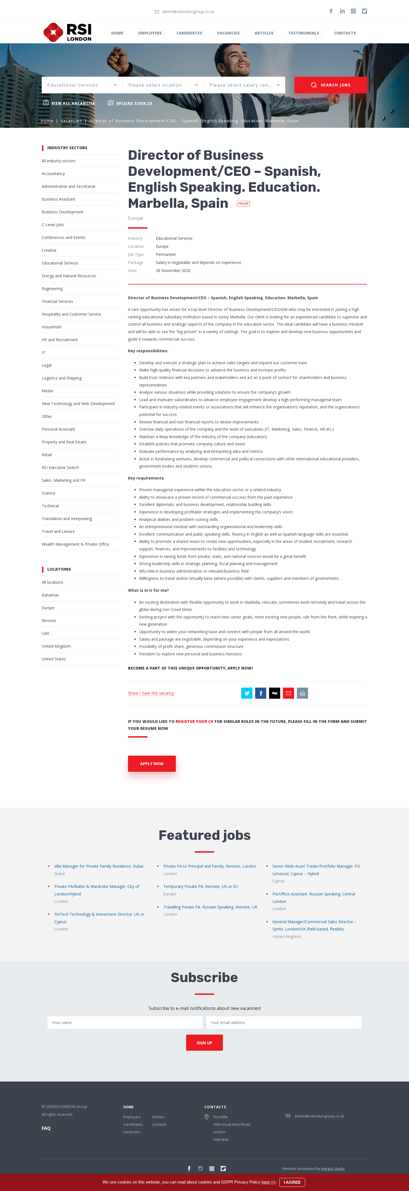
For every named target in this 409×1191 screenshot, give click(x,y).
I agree (292, 1182)
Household (51, 326)
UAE (45, 633)
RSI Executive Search (60, 467)
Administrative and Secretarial (68, 186)
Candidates (189, 33)
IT (43, 352)
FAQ (46, 1128)
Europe (48, 607)
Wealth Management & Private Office (75, 544)
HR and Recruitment (60, 339)
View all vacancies (73, 103)
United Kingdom (56, 646)
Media (47, 390)
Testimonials (303, 33)
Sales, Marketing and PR (63, 480)
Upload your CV (134, 103)
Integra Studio (333, 1168)
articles (264, 33)
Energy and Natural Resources (69, 275)
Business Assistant (58, 199)
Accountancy (53, 173)
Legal (46, 365)
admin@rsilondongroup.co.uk (188, 11)
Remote (49, 620)
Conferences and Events (63, 237)
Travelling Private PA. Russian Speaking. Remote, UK (210, 907)
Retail (47, 454)
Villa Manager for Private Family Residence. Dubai (98, 866)
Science (48, 493)
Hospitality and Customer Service (71, 314)
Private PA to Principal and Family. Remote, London (209, 866)
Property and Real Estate (64, 442)
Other (47, 416)
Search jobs (335, 85)
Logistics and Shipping (62, 378)
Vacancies (228, 33)
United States (54, 658)
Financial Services (57, 301)
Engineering (52, 288)
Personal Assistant (58, 429)
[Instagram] (353, 11)
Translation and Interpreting (67, 518)
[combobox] (82, 85)
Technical (50, 505)
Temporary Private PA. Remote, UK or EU (200, 886)
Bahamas (50, 595)
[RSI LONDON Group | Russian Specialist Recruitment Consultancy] (67, 32)
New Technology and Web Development (78, 403)
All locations (52, 582)
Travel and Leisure (58, 531)
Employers (150, 33)
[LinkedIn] (342, 11)
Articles (158, 1116)
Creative (49, 250)
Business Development (62, 211)
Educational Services (60, 263)
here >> (269, 1182)
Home (117, 33)
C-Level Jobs (53, 224)
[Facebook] (331, 11)
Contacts (345, 33)
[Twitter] (364, 11)
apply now (152, 763)
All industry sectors (59, 160)
